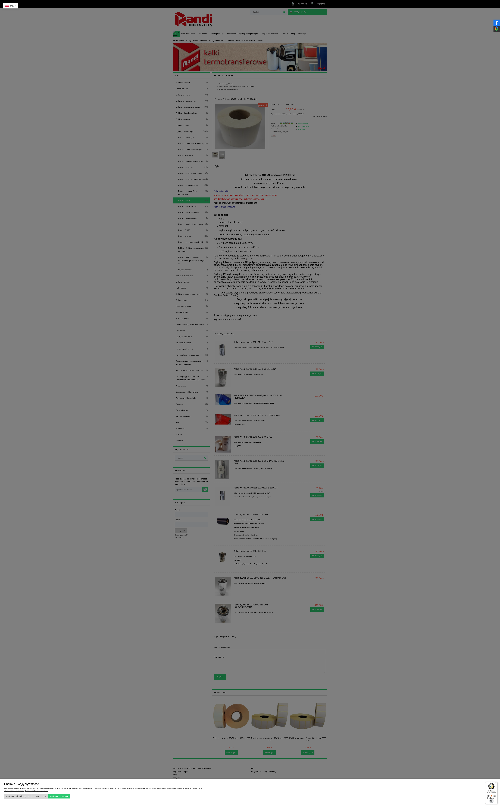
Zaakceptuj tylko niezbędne (17, 796)
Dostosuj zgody (39, 796)
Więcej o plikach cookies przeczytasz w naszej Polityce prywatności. (26, 791)
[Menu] (495, 783)
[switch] (491, 801)
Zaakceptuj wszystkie (59, 796)
